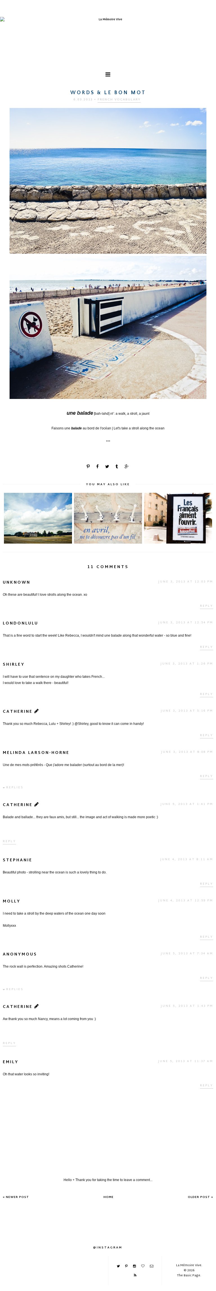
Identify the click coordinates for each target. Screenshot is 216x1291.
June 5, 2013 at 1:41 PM (187, 804)
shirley (14, 664)
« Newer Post (16, 1197)
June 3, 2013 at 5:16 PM (187, 711)
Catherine (18, 711)
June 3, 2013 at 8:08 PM (187, 752)
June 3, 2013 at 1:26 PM (187, 664)
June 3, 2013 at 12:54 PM (185, 622)
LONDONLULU (20, 623)
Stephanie (17, 860)
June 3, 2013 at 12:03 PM (185, 581)
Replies (14, 787)
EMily (11, 1062)
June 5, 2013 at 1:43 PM (187, 1006)
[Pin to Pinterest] (89, 467)
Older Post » (200, 1197)
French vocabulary (119, 99)
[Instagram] (134, 1266)
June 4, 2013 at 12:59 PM (185, 900)
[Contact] (151, 1266)
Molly (12, 901)
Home (109, 1197)
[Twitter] (118, 1266)
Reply (206, 606)
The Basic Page (188, 1275)
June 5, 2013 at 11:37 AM (185, 1061)
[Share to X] (107, 467)
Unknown (16, 582)
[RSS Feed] (135, 1275)
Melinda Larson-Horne (36, 752)
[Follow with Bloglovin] (143, 1266)
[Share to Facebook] (98, 467)
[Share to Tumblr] (117, 467)
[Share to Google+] (127, 467)
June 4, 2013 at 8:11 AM (186, 859)
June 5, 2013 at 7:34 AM (187, 953)
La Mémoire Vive (188, 1265)
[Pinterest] (126, 1266)
